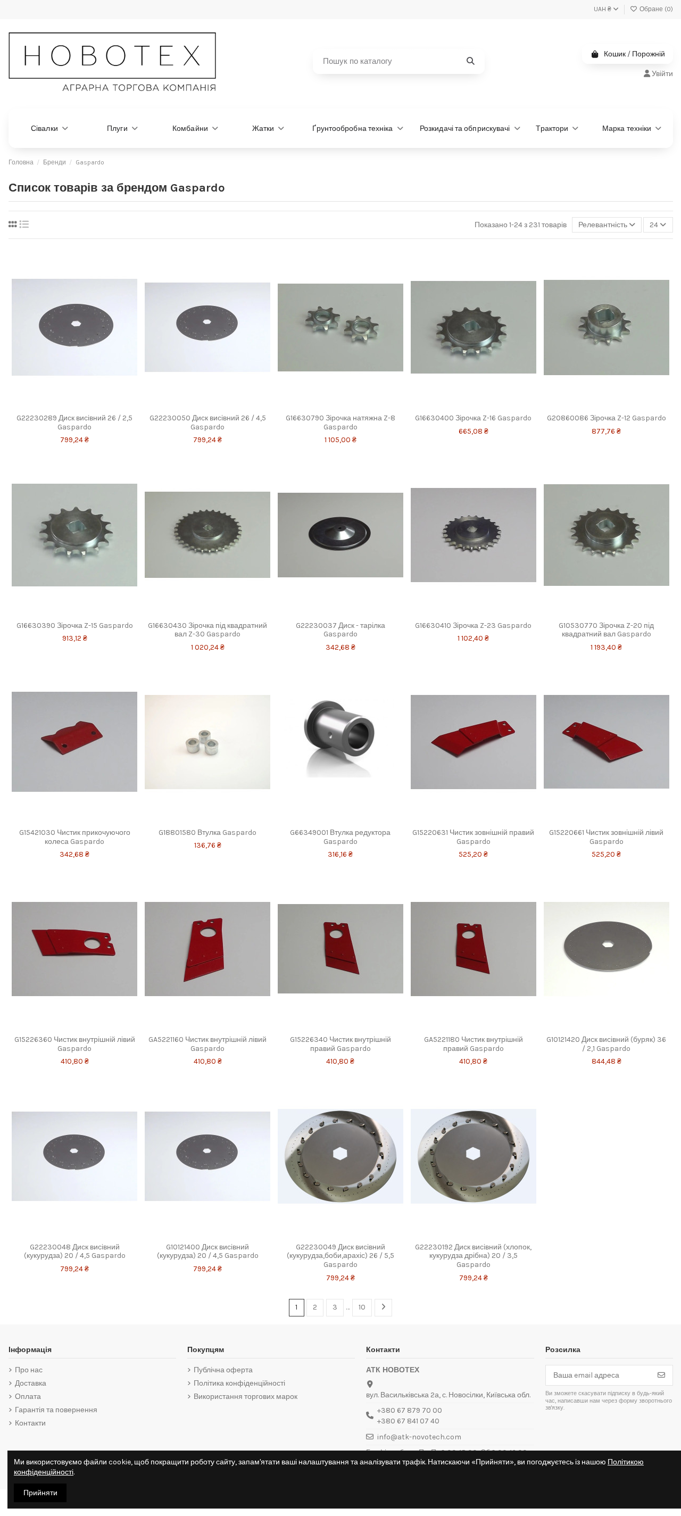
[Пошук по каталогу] (470, 61)
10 (362, 1307)
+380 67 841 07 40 (408, 1421)
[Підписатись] (661, 1375)
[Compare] (88, 398)
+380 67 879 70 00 (409, 1410)
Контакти (30, 1423)
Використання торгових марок (245, 1396)
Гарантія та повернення (56, 1409)
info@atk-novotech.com (419, 1437)
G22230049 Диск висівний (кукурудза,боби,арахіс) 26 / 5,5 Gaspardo (340, 1256)
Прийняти (40, 1492)
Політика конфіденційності (239, 1383)
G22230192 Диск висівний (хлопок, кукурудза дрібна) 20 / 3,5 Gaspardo (473, 1256)
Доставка (30, 1383)
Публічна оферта (223, 1369)
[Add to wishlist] (60, 398)
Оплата (28, 1396)
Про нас (29, 1369)
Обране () (655, 9)
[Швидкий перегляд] (74, 416)
